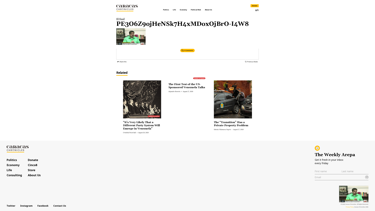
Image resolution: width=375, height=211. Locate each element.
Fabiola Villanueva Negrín (222, 129)
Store (31, 170)
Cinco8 (32, 165)
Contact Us (59, 205)
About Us (208, 10)
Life (174, 10)
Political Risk (196, 10)
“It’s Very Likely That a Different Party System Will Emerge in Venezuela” (141, 125)
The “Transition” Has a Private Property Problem (231, 124)
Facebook (42, 205)
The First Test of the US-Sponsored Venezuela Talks (187, 86)
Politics (166, 10)
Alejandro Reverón (174, 91)
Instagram (26, 205)
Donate (254, 6)
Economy (183, 10)
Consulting (14, 175)
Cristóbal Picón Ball (129, 133)
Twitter (11, 205)
